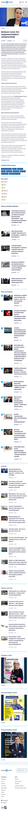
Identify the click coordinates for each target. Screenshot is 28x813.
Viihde (2, 796)
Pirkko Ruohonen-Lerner (14, 173)
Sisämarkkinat (5, 173)
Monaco (14, 169)
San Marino (20, 169)
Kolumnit (3, 794)
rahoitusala (9, 171)
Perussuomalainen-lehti (20, 788)
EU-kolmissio (16, 171)
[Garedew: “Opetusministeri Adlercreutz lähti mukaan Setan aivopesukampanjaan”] (4, 509)
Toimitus (17, 783)
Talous (2, 781)
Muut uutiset (4, 788)
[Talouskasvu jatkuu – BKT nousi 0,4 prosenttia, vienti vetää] (4, 531)
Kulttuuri (3, 790)
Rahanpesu (22, 171)
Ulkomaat (3, 785)
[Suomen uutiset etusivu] (7, 2)
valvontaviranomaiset (6, 169)
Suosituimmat (18, 781)
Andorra (3, 171)
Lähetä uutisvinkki (19, 785)
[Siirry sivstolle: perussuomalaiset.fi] (7, 807)
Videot (2, 792)
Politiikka (3, 40)
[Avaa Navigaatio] (26, 2)
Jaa (24, 40)
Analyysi (3, 783)
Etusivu (16, 779)
